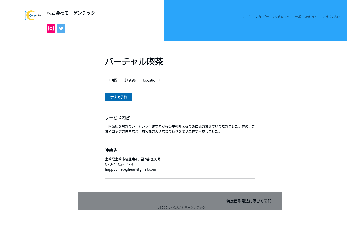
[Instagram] (51, 28)
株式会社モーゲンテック (71, 13)
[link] (118, 97)
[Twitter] (61, 28)
